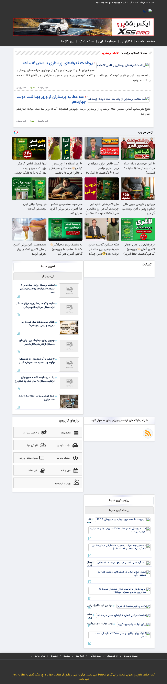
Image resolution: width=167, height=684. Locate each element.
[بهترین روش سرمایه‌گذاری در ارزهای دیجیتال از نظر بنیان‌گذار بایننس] (69, 346)
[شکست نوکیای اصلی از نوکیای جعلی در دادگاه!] (123, 615)
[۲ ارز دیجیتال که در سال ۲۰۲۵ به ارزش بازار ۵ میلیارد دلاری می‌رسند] (119, 530)
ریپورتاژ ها (67, 41)
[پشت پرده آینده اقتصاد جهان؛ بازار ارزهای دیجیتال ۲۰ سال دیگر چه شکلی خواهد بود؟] (69, 383)
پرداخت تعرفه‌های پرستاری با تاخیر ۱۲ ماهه (58, 63)
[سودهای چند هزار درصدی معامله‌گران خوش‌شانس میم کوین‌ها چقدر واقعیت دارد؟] (119, 547)
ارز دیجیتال (112, 656)
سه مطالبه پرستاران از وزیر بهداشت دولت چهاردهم (51, 99)
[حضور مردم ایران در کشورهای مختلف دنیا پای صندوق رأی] (119, 573)
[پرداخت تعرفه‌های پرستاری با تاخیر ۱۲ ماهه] (123, 65)
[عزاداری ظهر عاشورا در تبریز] (133, 606)
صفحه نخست (145, 41)
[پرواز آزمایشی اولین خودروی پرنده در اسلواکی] (123, 563)
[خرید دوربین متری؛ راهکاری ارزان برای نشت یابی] (69, 401)
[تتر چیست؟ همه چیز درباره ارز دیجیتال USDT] (123, 520)
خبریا (32, 87)
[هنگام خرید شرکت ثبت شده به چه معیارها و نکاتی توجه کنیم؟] (69, 327)
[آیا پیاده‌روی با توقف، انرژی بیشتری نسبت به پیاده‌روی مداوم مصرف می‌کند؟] (119, 590)
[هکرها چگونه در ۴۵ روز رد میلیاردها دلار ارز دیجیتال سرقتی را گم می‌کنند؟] (69, 309)
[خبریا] (147, 11)
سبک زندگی (86, 41)
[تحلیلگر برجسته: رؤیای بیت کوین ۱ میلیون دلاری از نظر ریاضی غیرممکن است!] (69, 290)
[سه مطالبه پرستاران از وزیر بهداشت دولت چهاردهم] (118, 99)
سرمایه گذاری (107, 41)
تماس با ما (40, 656)
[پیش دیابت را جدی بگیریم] (134, 624)
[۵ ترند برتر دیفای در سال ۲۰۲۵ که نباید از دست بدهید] (119, 635)
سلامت (66, 656)
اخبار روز (80, 656)
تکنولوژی (126, 41)
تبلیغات (54, 656)
